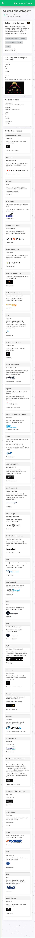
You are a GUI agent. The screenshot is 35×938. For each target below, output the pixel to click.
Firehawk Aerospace (13, 273)
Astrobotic (10, 157)
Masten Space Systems (14, 536)
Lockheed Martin (12, 488)
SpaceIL (9, 716)
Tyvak (8, 833)
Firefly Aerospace (12, 249)
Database (9, 15)
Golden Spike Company (17, 11)
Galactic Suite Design (13, 293)
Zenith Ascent (11, 898)
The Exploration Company (15, 759)
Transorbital (10, 812)
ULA (7, 874)
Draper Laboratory (13, 225)
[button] (2, 3)
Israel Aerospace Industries (16, 414)
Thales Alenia (11, 738)
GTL (7, 315)
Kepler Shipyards (12, 464)
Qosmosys (10, 670)
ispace (8, 389)
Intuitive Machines (12, 365)
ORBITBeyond (11, 582)
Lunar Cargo (10, 514)
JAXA (8, 437)
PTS (7, 601)
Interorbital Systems (13, 342)
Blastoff (9, 181)
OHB (7, 560)
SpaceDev (9, 694)
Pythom (9, 646)
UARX (8, 852)
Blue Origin (10, 201)
